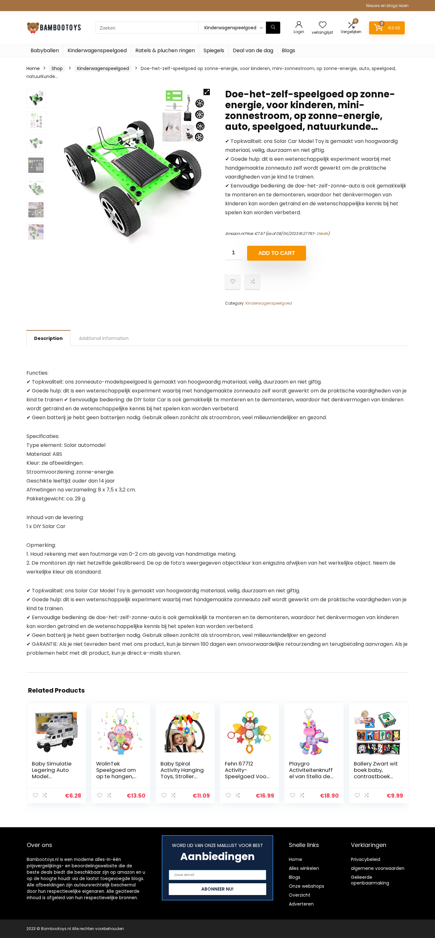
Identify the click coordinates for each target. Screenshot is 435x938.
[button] (206, 92)
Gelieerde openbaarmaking (370, 880)
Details (322, 233)
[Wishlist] (322, 25)
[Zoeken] (273, 28)
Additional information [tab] (104, 338)
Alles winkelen (304, 868)
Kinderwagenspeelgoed (97, 50)
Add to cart (276, 253)
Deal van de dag (253, 50)
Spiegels (213, 50)
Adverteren (301, 904)
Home (33, 68)
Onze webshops (306, 886)
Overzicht (299, 895)
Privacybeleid (365, 859)
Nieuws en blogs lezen (387, 5)
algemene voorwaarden (377, 868)
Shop (57, 68)
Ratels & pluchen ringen (165, 50)
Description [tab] (48, 338)
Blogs (288, 50)
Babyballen (45, 50)
